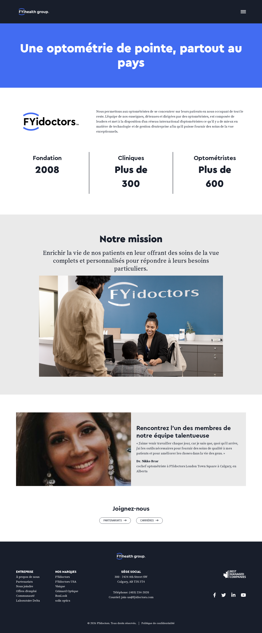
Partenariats (113, 520)
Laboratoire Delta (28, 601)
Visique (60, 586)
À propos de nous (28, 577)
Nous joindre (24, 586)
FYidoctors (62, 577)
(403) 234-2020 (139, 592)
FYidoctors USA (65, 582)
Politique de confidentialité (158, 623)
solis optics (62, 601)
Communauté (25, 596)
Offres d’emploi (26, 591)
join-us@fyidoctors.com (137, 597)
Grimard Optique (66, 591)
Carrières (147, 520)
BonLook (61, 596)
